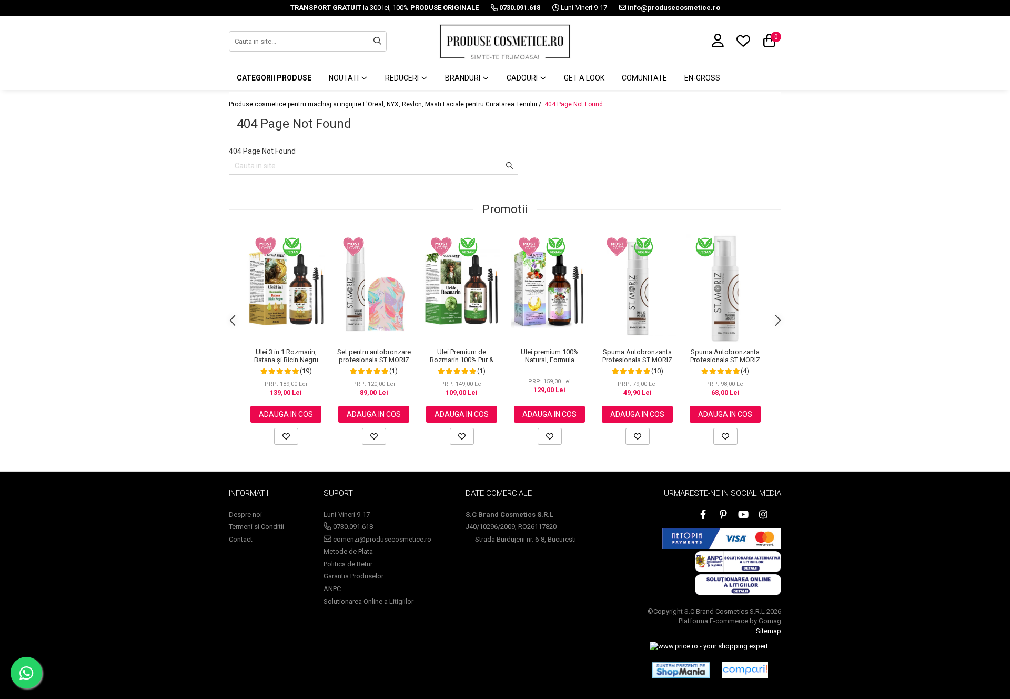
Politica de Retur (348, 564)
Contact (240, 539)
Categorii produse (274, 78)
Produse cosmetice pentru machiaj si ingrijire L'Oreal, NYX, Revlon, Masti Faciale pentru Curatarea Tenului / (386, 104)
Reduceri (402, 78)
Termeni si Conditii (256, 527)
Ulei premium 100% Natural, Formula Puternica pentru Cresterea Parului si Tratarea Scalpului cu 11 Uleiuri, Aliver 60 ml (549, 356)
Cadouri (523, 78)
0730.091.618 (352, 527)
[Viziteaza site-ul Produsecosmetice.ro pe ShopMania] (681, 670)
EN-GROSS (702, 78)
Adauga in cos (286, 414)
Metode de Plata (348, 551)
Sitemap (768, 631)
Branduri (463, 78)
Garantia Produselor (353, 576)
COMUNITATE (644, 78)
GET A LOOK (584, 78)
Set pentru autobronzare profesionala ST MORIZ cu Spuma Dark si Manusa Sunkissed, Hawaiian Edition (374, 356)
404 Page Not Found (573, 104)
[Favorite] (286, 436)
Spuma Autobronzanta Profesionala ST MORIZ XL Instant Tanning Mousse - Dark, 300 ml (725, 356)
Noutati (344, 78)
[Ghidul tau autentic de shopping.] (745, 670)
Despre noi (245, 514)
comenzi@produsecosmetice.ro (381, 539)
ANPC (332, 589)
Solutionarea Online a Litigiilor (368, 601)
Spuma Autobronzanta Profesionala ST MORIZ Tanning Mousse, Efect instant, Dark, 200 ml (637, 356)
